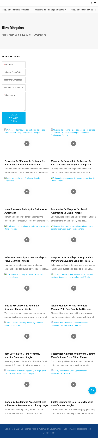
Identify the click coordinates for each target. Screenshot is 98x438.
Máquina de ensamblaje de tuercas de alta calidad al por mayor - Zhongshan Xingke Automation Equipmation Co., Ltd (72, 162)
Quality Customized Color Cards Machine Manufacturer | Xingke (72, 403)
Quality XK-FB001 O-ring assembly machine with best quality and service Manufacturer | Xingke (71, 307)
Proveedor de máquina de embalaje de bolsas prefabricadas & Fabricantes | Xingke (24, 162)
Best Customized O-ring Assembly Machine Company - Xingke (22, 355)
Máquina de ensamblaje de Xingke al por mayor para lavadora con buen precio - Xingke (72, 259)
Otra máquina (40, 34)
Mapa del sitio (49, 432)
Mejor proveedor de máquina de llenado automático (25, 211)
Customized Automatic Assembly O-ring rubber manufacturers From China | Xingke (26, 403)
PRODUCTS (25, 34)
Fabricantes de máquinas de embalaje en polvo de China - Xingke (25, 259)
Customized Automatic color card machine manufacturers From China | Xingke (73, 355)
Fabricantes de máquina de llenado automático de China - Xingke (69, 211)
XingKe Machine (9, 34)
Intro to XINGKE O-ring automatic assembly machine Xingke (21, 307)
